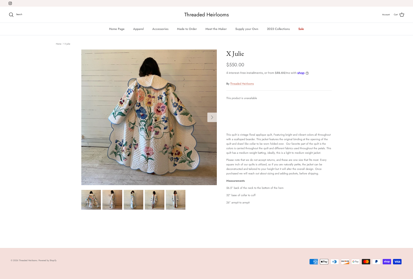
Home (58, 43)
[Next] (212, 117)
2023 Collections (278, 29)
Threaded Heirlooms (242, 84)
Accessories (160, 29)
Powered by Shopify (47, 260)
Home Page (117, 29)
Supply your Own (246, 29)
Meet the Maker (216, 29)
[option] (149, 117)
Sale (301, 29)
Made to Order (187, 29)
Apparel (138, 29)
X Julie (67, 43)
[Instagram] (10, 3)
